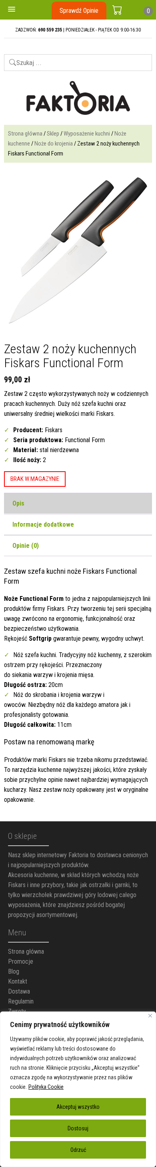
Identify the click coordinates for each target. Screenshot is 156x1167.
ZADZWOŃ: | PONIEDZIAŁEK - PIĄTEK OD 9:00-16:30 (78, 30)
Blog (13, 971)
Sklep (53, 133)
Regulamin (21, 1001)
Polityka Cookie (46, 1087)
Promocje (20, 961)
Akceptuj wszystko (78, 1107)
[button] (11, 9)
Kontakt (17, 981)
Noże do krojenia (53, 143)
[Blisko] (150, 1015)
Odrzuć (78, 1150)
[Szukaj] (9, 59)
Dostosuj (78, 1128)
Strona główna (25, 133)
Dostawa (19, 991)
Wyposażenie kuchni (87, 133)
